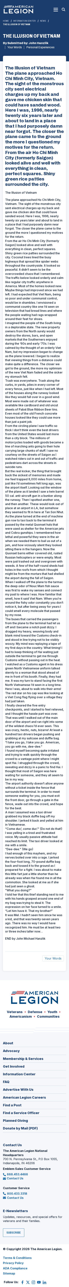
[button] (56, 9)
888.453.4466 (17, 1174)
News (43, 21)
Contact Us (15, 1178)
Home (6, 21)
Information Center (24, 21)
